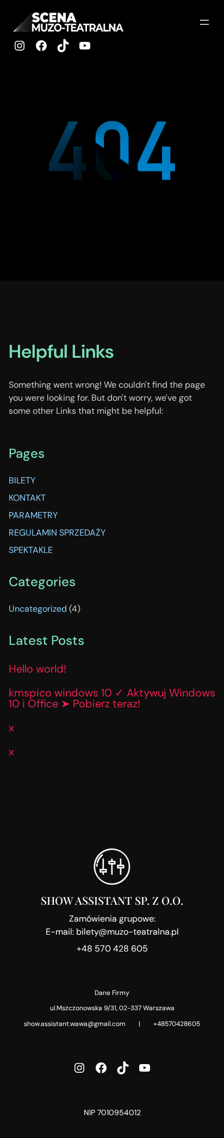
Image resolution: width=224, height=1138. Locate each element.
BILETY (22, 480)
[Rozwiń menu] (204, 22)
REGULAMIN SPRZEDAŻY (57, 532)
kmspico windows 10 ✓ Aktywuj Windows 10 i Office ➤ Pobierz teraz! (112, 698)
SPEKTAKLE (31, 550)
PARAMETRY (33, 515)
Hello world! (37, 668)
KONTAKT (27, 497)
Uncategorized (38, 608)
